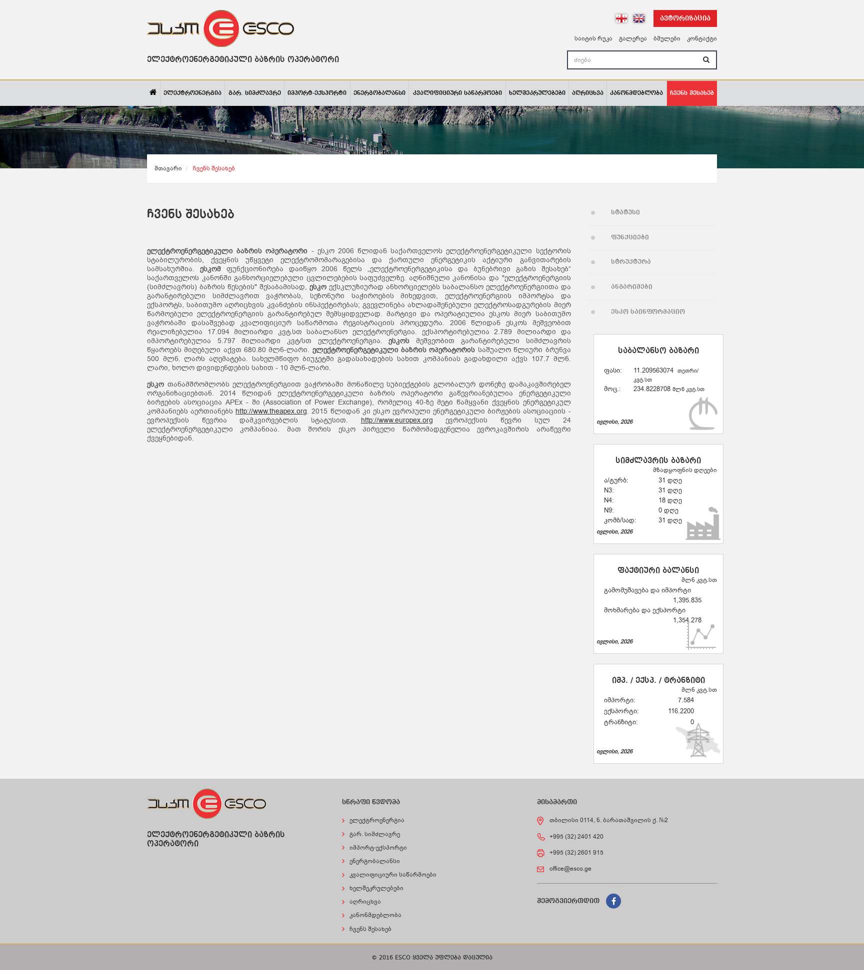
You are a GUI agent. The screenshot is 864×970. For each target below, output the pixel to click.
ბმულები (667, 38)
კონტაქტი (702, 38)
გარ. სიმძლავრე (254, 93)
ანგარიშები (631, 287)
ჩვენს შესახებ (692, 93)
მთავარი (168, 168)
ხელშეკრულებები (537, 93)
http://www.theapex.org (271, 411)
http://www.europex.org (397, 420)
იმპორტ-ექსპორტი (317, 93)
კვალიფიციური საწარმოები (457, 93)
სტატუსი (625, 212)
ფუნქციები (630, 237)
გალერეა (633, 38)
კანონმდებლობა (636, 93)
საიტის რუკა (593, 38)
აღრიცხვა (588, 93)
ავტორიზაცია (685, 18)
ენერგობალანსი (380, 93)
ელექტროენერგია (193, 93)
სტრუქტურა (631, 262)
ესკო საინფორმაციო (648, 312)
